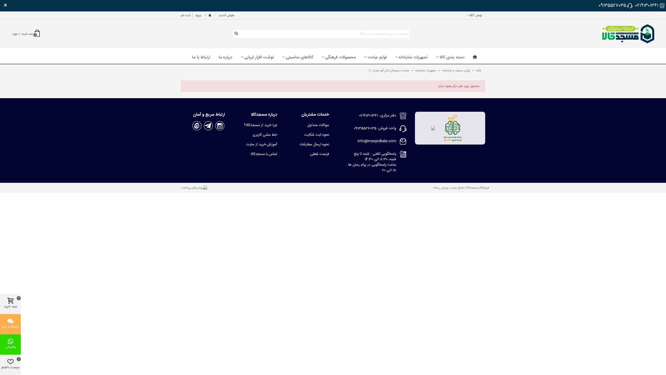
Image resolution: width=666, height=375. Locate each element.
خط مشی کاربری (265, 135)
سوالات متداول (318, 125)
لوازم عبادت (377, 57)
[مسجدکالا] (628, 34)
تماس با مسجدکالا (264, 154)
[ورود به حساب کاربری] (207, 15)
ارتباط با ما (201, 57)
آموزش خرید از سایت (261, 144)
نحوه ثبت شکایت (316, 135)
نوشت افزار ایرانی (259, 57)
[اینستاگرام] (220, 126)
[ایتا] (197, 126)
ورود (198, 15)
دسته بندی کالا (452, 57)
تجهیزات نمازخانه (413, 57)
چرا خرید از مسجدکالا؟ (260, 125)
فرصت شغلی (319, 154)
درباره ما (225, 57)
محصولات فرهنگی (340, 57)
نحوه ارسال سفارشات (314, 144)
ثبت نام (185, 15)
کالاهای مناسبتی (299, 57)
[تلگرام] (208, 126)
